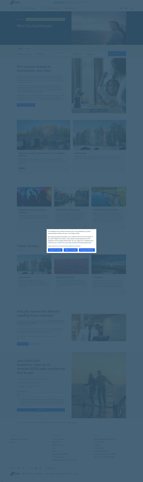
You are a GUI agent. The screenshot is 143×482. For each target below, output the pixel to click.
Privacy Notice (75, 246)
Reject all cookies (70, 250)
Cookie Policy (64, 246)
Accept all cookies (55, 250)
